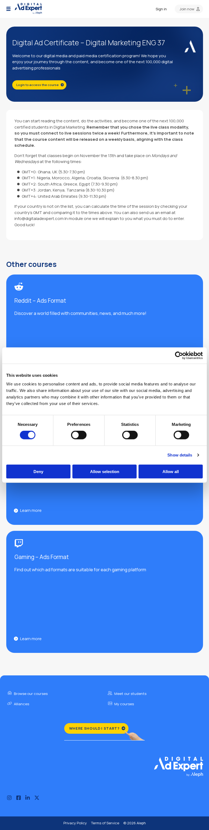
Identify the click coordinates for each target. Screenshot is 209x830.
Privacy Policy (75, 823)
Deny (38, 471)
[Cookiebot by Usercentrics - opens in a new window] (179, 356)
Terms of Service (105, 823)
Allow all (170, 471)
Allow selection (104, 471)
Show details (179, 455)
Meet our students (129, 693)
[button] (8, 9)
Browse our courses (30, 693)
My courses (123, 703)
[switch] (79, 435)
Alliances (21, 703)
